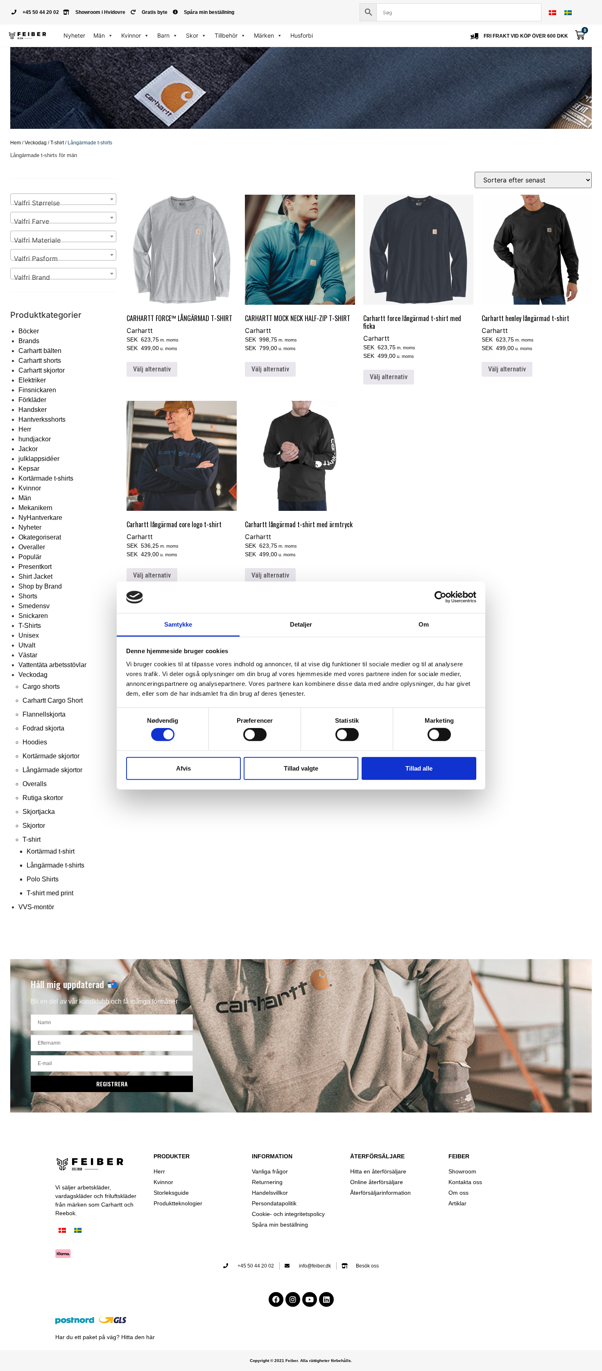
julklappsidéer (38, 458)
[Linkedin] (326, 1299)
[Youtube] (309, 1299)
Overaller (31, 547)
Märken (264, 35)
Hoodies (35, 742)
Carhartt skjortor (41, 370)
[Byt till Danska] (552, 12)
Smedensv (34, 605)
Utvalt (26, 645)
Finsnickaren (37, 390)
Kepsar (28, 468)
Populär (29, 556)
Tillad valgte (301, 767)
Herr (24, 429)
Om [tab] (424, 624)
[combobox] (63, 199)
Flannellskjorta (44, 714)
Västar (27, 655)
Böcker (28, 331)
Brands (28, 340)
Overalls (35, 783)
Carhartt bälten (39, 350)
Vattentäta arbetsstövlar (52, 664)
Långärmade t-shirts (55, 865)
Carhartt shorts (39, 360)
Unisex (28, 635)
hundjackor (34, 439)
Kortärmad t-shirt (51, 851)
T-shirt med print (50, 893)
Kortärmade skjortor (51, 756)
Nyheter (74, 35)
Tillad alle (418, 767)
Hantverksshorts (42, 419)
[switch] (255, 734)
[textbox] (63, 203)
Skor (192, 35)
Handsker (32, 409)
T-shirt (57, 143)
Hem (15, 143)
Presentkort (35, 566)
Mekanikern (35, 507)
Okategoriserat (39, 537)
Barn (163, 35)
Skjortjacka (39, 811)
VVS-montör (36, 907)
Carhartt (140, 330)
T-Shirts (29, 625)
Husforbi (301, 35)
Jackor (28, 448)
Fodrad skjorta (43, 728)
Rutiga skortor (43, 797)
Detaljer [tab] (301, 624)
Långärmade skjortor (52, 769)
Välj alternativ (152, 369)
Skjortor (34, 825)
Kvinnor (131, 35)
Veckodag (36, 143)
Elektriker (32, 380)
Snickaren (33, 615)
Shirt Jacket (35, 576)
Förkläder (32, 399)
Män (99, 35)
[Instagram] (292, 1299)
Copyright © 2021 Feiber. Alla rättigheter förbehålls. (301, 1360)
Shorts (27, 596)
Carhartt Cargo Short (53, 700)
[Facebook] (276, 1299)
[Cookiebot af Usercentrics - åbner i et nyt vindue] (440, 597)
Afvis (183, 767)
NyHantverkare (40, 517)
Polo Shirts (43, 879)
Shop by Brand (40, 586)
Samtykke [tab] (178, 624)
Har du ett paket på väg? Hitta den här (105, 1337)
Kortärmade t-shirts (45, 478)
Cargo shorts (41, 686)
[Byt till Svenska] (568, 12)
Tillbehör (226, 35)
